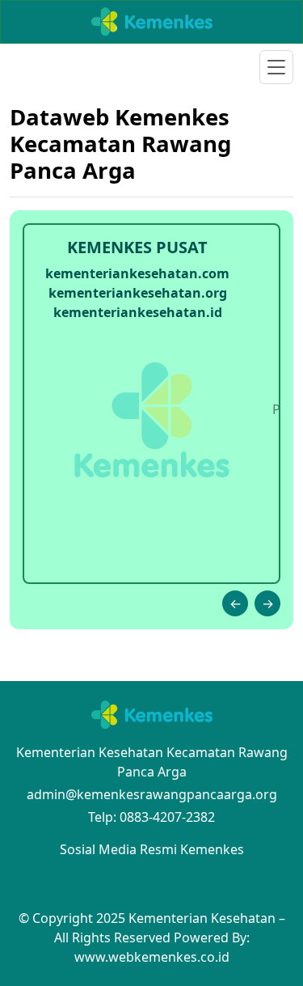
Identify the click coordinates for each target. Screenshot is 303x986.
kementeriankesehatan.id (137, 312)
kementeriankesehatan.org (137, 293)
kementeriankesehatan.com (137, 273)
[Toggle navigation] (276, 67)
